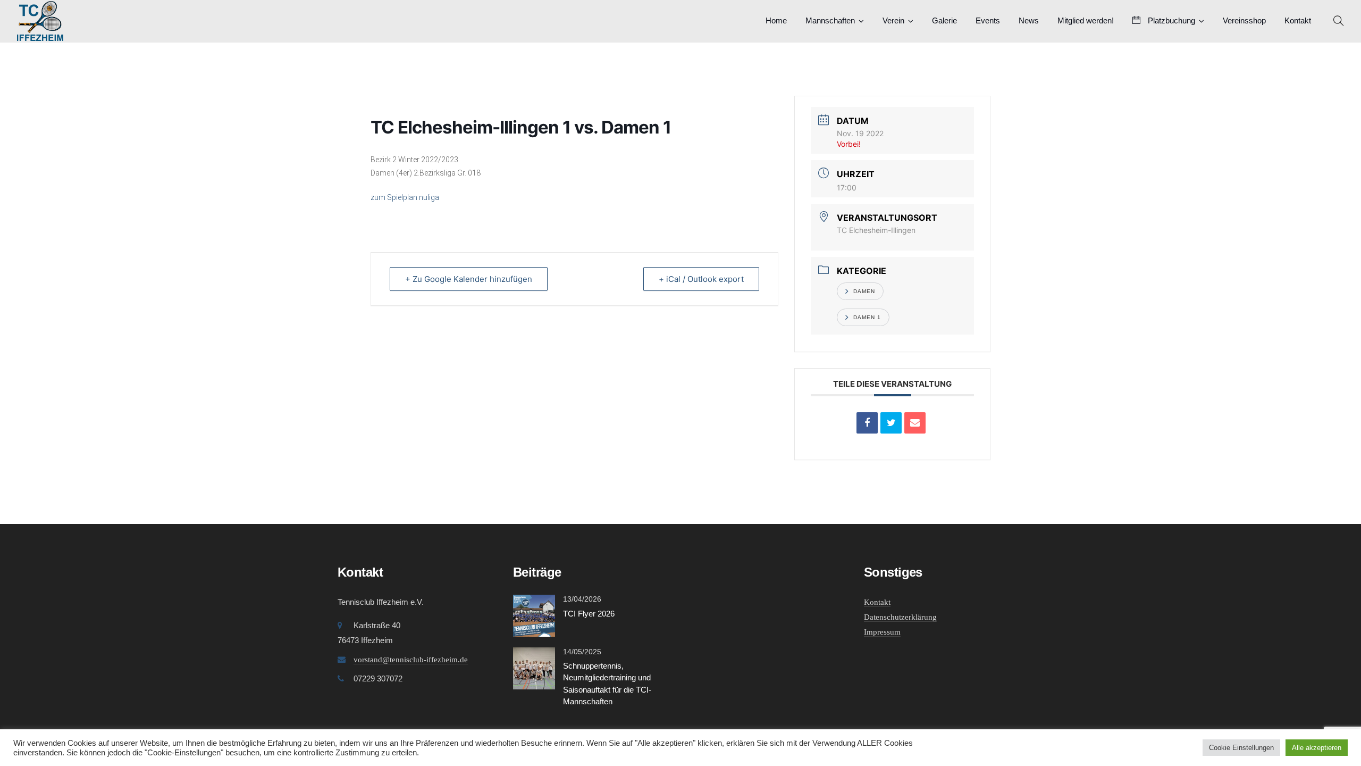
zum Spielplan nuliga (405, 197)
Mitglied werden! (1085, 20)
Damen (864, 291)
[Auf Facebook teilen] (867, 423)
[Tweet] (891, 423)
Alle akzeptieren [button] (1316, 748)
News (1029, 20)
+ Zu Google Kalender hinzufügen (468, 279)
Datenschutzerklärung (900, 617)
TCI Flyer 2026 (589, 613)
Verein (893, 20)
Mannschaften (830, 20)
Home (776, 20)
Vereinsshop (1244, 20)
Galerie (944, 20)
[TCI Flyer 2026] (534, 614)
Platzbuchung (1170, 20)
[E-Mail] (915, 423)
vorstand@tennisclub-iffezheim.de (411, 659)
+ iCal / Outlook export (701, 279)
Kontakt (1297, 20)
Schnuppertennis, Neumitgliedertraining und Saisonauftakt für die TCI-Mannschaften (607, 683)
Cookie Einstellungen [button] (1241, 748)
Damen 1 (867, 317)
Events (988, 20)
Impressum (882, 632)
